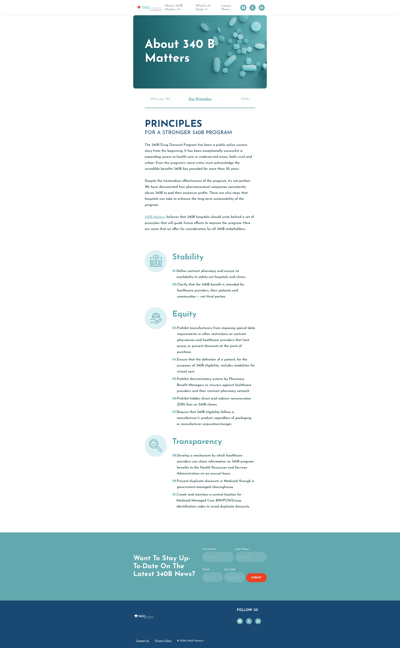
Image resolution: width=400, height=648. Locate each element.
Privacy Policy (163, 640)
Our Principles (200, 99)
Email (205, 569)
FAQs (245, 99)
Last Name (242, 549)
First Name (209, 549)
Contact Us (142, 640)
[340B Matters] (148, 7)
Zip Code (230, 569)
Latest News (226, 7)
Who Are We (160, 99)
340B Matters (155, 217)
